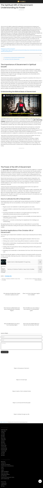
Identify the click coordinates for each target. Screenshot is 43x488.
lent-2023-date (4, 475)
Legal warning (3, 484)
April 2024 (3, 442)
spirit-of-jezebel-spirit (5, 478)
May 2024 (3, 441)
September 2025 (4, 429)
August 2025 (3, 431)
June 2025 (3, 434)
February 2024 (3, 445)
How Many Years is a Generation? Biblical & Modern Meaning (33, 279)
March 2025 (3, 438)
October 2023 (3, 451)
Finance (2, 468)
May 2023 (3, 453)
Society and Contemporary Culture (7, 477)
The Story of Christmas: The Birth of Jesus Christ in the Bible (11, 279)
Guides (2, 470)
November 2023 (4, 449)
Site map (2, 486)
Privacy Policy (3, 481)
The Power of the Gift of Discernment (11, 59)
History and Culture (4, 473)
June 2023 (3, 452)
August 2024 (3, 439)
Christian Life (3, 463)
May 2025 (3, 435)
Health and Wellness (5, 471)
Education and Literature (5, 464)
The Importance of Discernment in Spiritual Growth (14, 57)
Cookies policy (4, 483)
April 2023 (3, 455)
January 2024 (3, 446)
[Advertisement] (21, 18)
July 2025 (2, 432)
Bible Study (3, 461)
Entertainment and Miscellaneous (7, 465)
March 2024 (3, 443)
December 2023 (4, 448)
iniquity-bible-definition (5, 474)
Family (2, 467)
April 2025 (3, 436)
